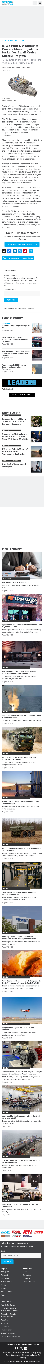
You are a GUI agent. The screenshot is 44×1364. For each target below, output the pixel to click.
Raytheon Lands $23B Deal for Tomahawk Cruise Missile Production (14, 367)
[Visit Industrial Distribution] (5, 1236)
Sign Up (7, 1262)
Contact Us (16, 1353)
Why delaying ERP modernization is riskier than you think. (21, 586)
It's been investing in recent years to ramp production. (22, 721)
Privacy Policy (36, 1353)
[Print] (4, 251)
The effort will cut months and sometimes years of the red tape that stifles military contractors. (20, 987)
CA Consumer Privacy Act (31, 1355)
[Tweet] (20, 251)
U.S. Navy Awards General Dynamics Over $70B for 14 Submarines (20, 1161)
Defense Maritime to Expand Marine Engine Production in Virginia (19, 893)
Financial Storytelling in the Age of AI (16, 327)
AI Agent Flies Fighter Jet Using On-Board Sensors (18, 1029)
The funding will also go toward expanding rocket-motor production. (20, 808)
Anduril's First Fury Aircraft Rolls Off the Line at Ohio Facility (21, 1206)
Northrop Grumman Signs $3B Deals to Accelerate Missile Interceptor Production (19, 938)
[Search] (35, 3)
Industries (7, 41)
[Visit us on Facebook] (16, 1348)
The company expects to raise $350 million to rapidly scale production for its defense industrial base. (21, 631)
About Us (6, 1353)
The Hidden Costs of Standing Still (15, 582)
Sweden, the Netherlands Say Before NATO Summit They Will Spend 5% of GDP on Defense (15, 436)
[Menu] (40, 3)
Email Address (10, 289)
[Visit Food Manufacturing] (16, 1232)
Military (19, 41)
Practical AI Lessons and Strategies (14, 465)
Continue (11, 300)
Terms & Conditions (13, 1355)
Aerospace (7, 621)
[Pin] (25, 251)
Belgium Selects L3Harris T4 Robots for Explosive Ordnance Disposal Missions (14, 421)
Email (3, 1251)
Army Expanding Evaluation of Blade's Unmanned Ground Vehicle (21, 849)
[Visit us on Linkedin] (25, 1348)
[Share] (9, 251)
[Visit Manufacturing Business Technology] (27, 1236)
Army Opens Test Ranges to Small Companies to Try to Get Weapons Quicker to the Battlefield (21, 982)
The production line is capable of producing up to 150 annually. (21, 1210)
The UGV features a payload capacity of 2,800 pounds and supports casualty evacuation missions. (22, 854)
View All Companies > (22, 395)
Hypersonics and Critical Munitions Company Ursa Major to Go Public (15, 339)
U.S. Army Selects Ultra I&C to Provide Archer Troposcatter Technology (15, 451)
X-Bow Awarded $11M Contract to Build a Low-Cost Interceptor (20, 803)
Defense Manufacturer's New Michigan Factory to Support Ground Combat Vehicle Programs (22, 1073)
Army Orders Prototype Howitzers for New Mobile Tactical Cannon (19, 758)
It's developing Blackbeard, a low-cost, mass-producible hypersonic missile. (19, 677)
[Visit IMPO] (38, 1232)
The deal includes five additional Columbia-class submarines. (20, 1166)
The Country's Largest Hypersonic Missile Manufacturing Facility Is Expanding (15, 353)
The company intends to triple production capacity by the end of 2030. (21, 1122)
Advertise (25, 1353)
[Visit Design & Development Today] (5, 1232)
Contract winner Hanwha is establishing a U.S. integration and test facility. (19, 763)
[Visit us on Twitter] (21, 1348)
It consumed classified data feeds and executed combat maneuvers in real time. (20, 1034)
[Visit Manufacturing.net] (16, 1236)
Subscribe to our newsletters (22, 244)
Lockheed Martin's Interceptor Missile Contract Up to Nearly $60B (21, 1117)
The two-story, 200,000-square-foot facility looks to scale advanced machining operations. (21, 1078)
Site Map (23, 1358)
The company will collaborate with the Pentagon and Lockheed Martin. (21, 943)
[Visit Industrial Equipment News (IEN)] (27, 1232)
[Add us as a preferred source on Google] (31, 251)
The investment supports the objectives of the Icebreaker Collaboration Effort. (19, 898)
